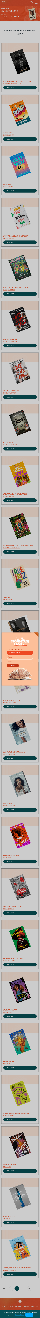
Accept (29, 1315)
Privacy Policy (19, 1315)
